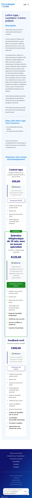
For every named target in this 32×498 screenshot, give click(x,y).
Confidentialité (16, 477)
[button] (16, 199)
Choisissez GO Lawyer (16, 368)
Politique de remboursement (16, 484)
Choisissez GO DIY (16, 200)
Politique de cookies (16, 480)
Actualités (16, 461)
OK (25, 491)
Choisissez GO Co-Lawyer (16, 285)
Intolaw (16, 467)
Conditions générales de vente (16, 475)
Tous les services (16, 453)
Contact (16, 464)
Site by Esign (5, 497)
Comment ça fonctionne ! (16, 456)
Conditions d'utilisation (16, 482)
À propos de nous (16, 459)
